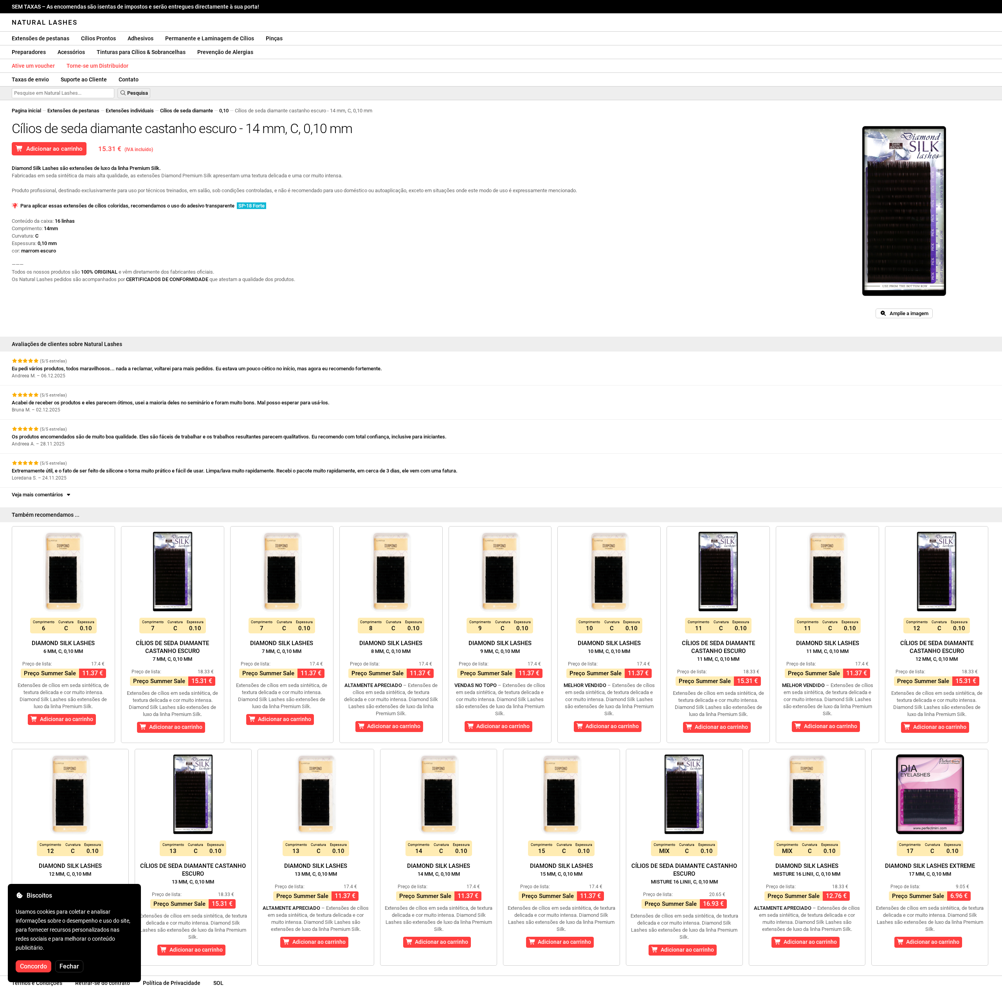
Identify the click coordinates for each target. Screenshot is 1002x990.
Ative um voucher (33, 66)
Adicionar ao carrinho (53, 148)
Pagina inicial (26, 111)
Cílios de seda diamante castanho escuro (172, 651)
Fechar (69, 966)
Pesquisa (137, 93)
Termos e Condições (37, 983)
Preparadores (29, 52)
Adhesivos (140, 38)
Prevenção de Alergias (225, 52)
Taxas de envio (30, 79)
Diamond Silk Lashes (63, 647)
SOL (218, 983)
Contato (129, 79)
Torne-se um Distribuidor (97, 66)
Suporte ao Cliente (84, 79)
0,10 (224, 111)
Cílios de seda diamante (186, 111)
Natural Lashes (44, 22)
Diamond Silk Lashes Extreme (930, 869)
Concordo (33, 966)
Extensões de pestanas (40, 38)
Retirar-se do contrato (102, 983)
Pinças (274, 38)
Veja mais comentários (38, 495)
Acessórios (71, 52)
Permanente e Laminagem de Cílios (209, 38)
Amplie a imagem (907, 313)
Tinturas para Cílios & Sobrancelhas (141, 52)
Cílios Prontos (98, 38)
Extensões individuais (130, 111)
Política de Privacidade (171, 983)
